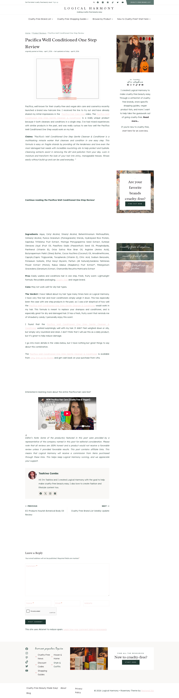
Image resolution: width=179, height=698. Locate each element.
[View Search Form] (94, 2)
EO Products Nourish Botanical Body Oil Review (44, 510)
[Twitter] (117, 2)
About (63, 688)
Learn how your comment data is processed (84, 629)
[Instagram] (102, 2)
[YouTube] (122, 2)
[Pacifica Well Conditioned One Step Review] (67, 78)
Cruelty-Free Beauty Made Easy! (42, 688)
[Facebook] (97, 2)
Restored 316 (147, 690)
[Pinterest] (107, 2)
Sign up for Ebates (45, 357)
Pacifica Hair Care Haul (73, 114)
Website (88, 603)
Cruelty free (62, 279)
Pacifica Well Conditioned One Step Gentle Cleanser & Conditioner (62, 305)
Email (58, 603)
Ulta (32, 357)
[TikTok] (112, 2)
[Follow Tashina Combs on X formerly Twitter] (45, 493)
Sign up (55, 2)
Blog (28, 693)
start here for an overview (135, 130)
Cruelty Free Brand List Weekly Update (90, 508)
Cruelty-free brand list (141, 2)
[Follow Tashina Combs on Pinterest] (55, 493)
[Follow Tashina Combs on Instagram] (50, 493)
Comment (31, 566)
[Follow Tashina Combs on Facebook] (41, 493)
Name (30, 603)
